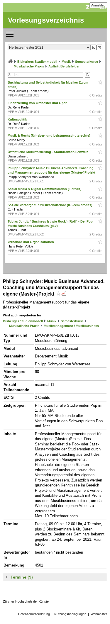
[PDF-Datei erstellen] (63, 293)
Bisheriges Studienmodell (37, 61)
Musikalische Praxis (29, 66)
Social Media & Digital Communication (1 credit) (45, 189)
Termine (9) (22, 577)
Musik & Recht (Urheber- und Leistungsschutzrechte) (49, 135)
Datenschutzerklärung (34, 614)
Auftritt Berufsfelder (63, 66)
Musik (66, 61)
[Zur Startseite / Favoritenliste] (10, 61)
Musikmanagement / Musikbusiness (71, 326)
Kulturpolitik (18, 119)
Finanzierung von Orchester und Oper (37, 103)
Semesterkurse (86, 61)
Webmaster (99, 614)
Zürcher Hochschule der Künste (26, 601)
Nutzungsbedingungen (70, 614)
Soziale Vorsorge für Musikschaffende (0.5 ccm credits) (50, 205)
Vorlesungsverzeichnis (46, 20)
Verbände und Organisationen (31, 242)
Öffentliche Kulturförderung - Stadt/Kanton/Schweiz (48, 152)
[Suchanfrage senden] (87, 75)
